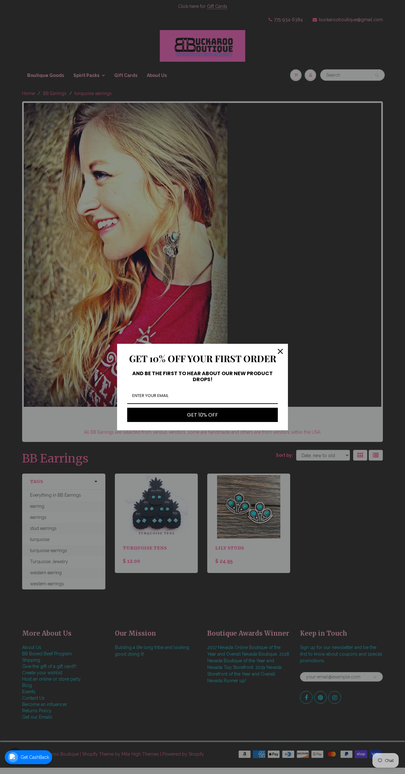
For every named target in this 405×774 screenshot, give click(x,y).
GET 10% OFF (202, 414)
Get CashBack (35, 757)
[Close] (280, 351)
